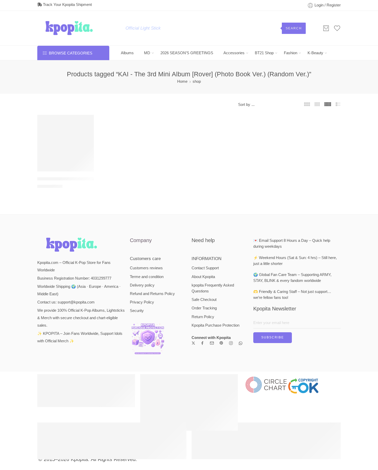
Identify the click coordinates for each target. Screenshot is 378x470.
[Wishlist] (86, 122)
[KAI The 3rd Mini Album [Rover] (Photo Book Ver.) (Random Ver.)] (65, 143)
